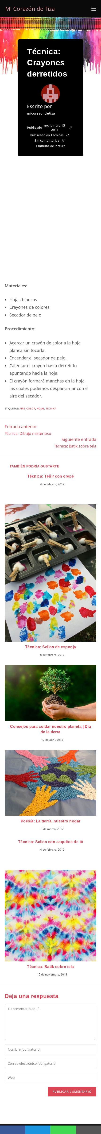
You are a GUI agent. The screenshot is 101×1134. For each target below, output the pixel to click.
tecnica (51, 408)
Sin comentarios (47, 140)
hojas (40, 408)
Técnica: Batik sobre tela (50, 967)
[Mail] (88, 1130)
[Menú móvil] (93, 9)
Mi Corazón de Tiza (30, 8)
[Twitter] (37, 1130)
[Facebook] (12, 1130)
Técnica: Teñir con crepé (50, 476)
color (30, 408)
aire (22, 408)
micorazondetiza (41, 113)
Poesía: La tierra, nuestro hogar (51, 821)
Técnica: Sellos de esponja (50, 647)
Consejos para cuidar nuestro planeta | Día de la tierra (50, 729)
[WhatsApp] (63, 1130)
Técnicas (57, 135)
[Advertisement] (50, 225)
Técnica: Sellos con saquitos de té (50, 842)
